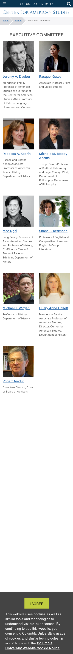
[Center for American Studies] (36, 12)
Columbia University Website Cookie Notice (32, 645)
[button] (4, 3)
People (18, 20)
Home (6, 20)
